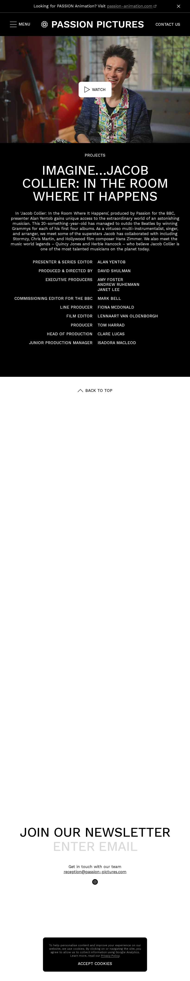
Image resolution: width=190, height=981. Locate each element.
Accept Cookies (95, 964)
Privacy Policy (110, 955)
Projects (95, 155)
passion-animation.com (129, 6)
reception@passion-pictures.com (95, 871)
